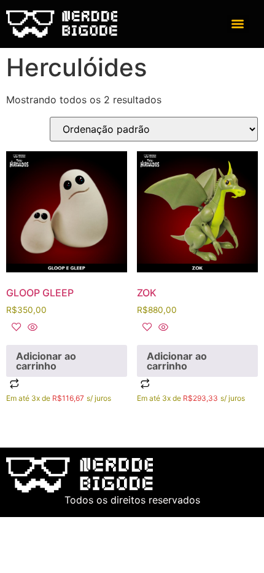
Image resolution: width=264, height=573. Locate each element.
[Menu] (238, 24)
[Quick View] (31, 328)
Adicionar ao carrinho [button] (46, 361)
